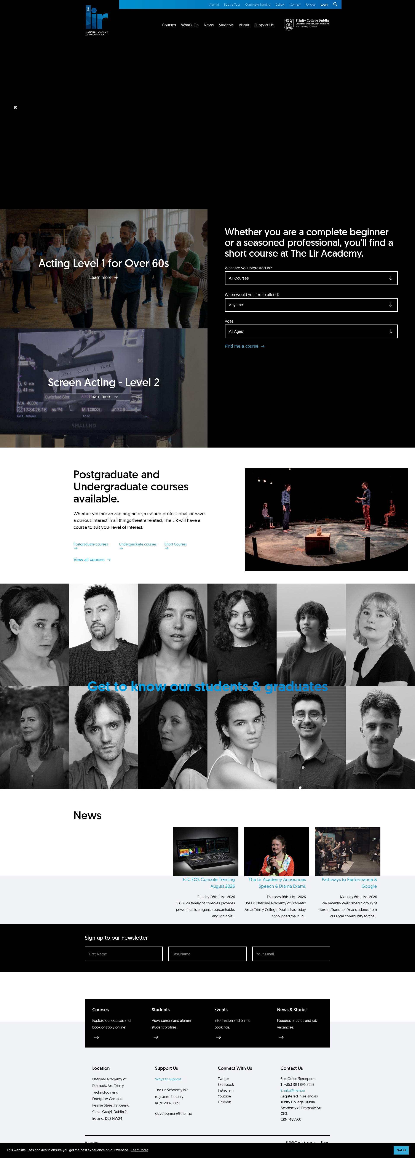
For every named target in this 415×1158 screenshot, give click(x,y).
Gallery (280, 4)
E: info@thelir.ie (293, 1090)
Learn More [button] (139, 1150)
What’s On (190, 24)
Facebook (226, 1084)
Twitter (223, 1078)
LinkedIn (224, 1102)
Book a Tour (232, 4)
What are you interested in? (248, 268)
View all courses (89, 559)
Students (226, 24)
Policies (310, 4)
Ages (229, 321)
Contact (295, 4)
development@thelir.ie (173, 1113)
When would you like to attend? (252, 294)
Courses (169, 24)
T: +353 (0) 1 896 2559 (297, 1084)
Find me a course (242, 346)
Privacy (325, 1142)
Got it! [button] (401, 1150)
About (244, 24)
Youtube (224, 1096)
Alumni (214, 4)
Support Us (264, 24)
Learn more (101, 277)
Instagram (226, 1090)
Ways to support (168, 1079)
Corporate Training (257, 4)
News (209, 24)
